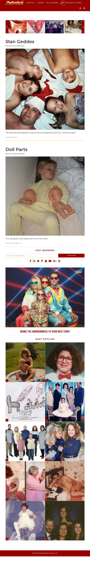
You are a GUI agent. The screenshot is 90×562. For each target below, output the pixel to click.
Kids (7, 154)
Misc (7, 46)
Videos (40, 3)
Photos (30, 3)
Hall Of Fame (52, 3)
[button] (80, 8)
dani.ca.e (19, 243)
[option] (17, 26)
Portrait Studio (71, 2)
